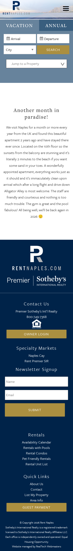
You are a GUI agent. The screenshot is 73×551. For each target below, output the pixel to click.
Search (53, 49)
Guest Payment (36, 507)
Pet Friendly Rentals (36, 458)
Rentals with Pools (36, 447)
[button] (67, 11)
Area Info (36, 500)
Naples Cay (37, 355)
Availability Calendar (36, 442)
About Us (36, 483)
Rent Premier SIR (37, 360)
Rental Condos (36, 453)
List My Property (36, 494)
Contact (36, 489)
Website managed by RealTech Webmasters (36, 546)
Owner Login (36, 334)
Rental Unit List (37, 464)
